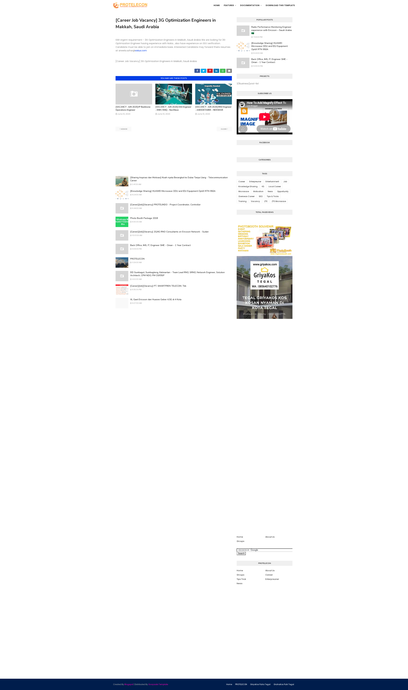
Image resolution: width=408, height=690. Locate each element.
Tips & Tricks (273, 196)
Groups (240, 541)
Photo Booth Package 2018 (144, 218)
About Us (270, 536)
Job (285, 181)
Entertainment (272, 181)
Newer (124, 129)
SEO (260, 196)
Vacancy (255, 201)
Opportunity (282, 191)
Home (240, 536)
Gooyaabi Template (158, 684)
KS (263, 186)
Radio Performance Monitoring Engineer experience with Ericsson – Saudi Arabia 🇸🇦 (271, 30)
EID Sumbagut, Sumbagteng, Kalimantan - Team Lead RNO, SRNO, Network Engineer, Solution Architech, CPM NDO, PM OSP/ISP (177, 274)
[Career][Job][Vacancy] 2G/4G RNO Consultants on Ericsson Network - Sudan (169, 231)
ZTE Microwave (279, 201)
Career (241, 181)
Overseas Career (246, 196)
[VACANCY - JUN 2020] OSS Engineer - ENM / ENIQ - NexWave (173, 109)
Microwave (243, 191)
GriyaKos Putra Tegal (260, 684)
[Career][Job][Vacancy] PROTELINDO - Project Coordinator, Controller (165, 204)
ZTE (265, 201)
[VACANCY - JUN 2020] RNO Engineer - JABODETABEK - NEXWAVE (213, 109)
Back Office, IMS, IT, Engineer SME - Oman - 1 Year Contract (160, 245)
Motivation (258, 191)
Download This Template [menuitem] (280, 5)
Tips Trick (241, 579)
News (270, 191)
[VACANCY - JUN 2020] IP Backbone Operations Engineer (133, 109)
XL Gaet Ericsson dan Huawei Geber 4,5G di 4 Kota (155, 299)
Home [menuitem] (217, 5)
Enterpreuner (255, 181)
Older (224, 129)
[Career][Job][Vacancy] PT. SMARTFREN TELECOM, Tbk (158, 285)
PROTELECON (137, 258)
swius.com (141, 50)
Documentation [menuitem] (249, 5)
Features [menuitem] (229, 5)
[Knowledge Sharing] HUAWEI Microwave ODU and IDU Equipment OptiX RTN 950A (172, 191)
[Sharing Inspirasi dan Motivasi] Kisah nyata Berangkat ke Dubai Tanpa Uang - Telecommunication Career (179, 179)
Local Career (275, 186)
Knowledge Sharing (248, 186)
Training (242, 201)
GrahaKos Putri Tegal (284, 684)
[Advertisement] (174, 153)
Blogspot (128, 684)
